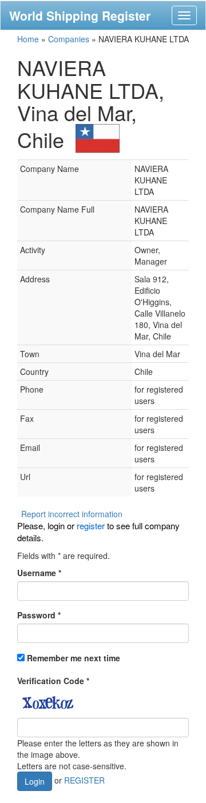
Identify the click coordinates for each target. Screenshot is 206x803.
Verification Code (53, 680)
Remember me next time (73, 658)
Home (28, 39)
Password (39, 615)
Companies (68, 39)
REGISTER (84, 779)
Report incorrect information (71, 514)
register (91, 526)
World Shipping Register (79, 15)
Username (39, 572)
